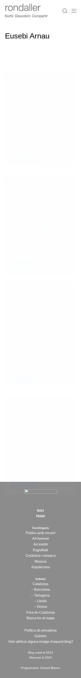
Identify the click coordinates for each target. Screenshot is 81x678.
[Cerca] (64, 10)
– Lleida (40, 601)
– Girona (40, 606)
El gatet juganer (35, 228)
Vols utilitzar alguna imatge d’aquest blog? (40, 641)
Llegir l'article (24, 161)
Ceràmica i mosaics (40, 555)
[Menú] (73, 10)
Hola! (40, 516)
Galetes (40, 636)
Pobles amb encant (40, 533)
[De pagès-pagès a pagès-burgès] (40, 302)
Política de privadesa (40, 630)
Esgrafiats (40, 550)
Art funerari (40, 538)
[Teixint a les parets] (40, 416)
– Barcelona (40, 589)
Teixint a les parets (40, 447)
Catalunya (40, 584)
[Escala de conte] (40, 92)
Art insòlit (40, 544)
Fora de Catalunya (40, 612)
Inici (40, 510)
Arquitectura (40, 567)
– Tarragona (40, 595)
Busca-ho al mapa (40, 618)
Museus (41, 561)
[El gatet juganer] (40, 197)
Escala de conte (36, 123)
